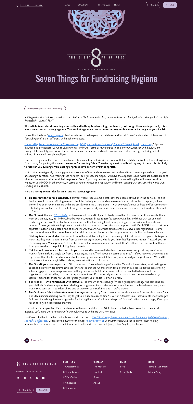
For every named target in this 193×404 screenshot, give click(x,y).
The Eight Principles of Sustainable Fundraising (45, 108)
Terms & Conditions (158, 366)
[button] (85, 5)
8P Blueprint (69, 382)
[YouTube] (43, 378)
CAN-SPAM (60, 215)
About (68, 5)
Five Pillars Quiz (153, 5)
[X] (30, 378)
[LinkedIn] (18, 378)
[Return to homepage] (29, 5)
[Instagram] (24, 378)
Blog (122, 366)
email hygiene (55, 135)
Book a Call (170, 5)
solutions (83, 5)
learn (117, 5)
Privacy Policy (154, 372)
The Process (104, 5)
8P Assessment (71, 366)
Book (96, 377)
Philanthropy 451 (95, 320)
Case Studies (127, 372)
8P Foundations (71, 372)
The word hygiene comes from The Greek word (88, 144)
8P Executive (69, 388)
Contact (98, 372)
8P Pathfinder (70, 377)
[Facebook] (37, 378)
